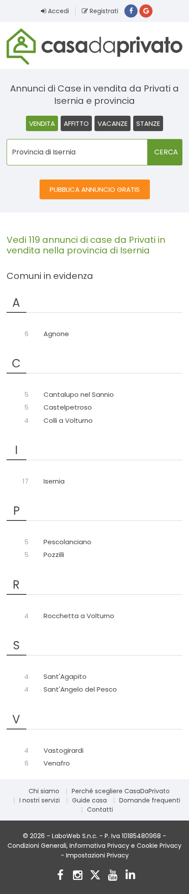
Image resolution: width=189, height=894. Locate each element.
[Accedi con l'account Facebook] (131, 11)
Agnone (56, 334)
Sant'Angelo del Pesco (80, 689)
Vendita (42, 123)
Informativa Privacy (99, 845)
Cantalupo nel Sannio (79, 395)
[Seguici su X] (95, 876)
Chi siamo (44, 791)
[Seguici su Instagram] (77, 876)
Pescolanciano (67, 542)
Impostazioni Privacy (97, 855)
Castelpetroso (68, 407)
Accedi (57, 11)
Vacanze (112, 123)
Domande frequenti (149, 800)
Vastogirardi (64, 751)
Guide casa (89, 800)
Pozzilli (54, 555)
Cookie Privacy (159, 845)
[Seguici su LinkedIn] (130, 876)
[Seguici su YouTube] (112, 876)
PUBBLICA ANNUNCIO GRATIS (95, 189)
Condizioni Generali (36, 845)
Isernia (54, 481)
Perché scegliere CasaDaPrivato (121, 791)
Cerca (166, 152)
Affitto (76, 123)
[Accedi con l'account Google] (146, 11)
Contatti (100, 809)
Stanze (148, 123)
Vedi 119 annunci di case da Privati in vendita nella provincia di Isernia (86, 245)
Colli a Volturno (68, 421)
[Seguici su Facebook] (60, 876)
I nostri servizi (39, 800)
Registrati (103, 11)
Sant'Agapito (65, 677)
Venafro (57, 763)
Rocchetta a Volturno (79, 616)
